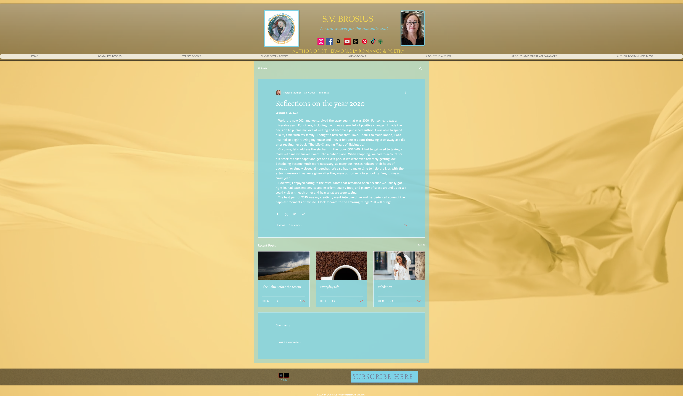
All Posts (262, 68)
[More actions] (405, 92)
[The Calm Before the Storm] (283, 265)
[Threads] (355, 41)
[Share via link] (303, 214)
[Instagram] (320, 41)
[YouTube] (347, 41)
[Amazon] (338, 41)
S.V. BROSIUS (347, 18)
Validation (385, 287)
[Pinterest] (364, 41)
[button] (420, 68)
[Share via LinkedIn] (295, 214)
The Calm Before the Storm (281, 287)
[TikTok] (373, 41)
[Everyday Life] (341, 265)
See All (421, 244)
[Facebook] (329, 41)
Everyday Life (329, 287)
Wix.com (361, 394)
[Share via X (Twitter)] (286, 214)
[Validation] (399, 265)
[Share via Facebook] (277, 214)
